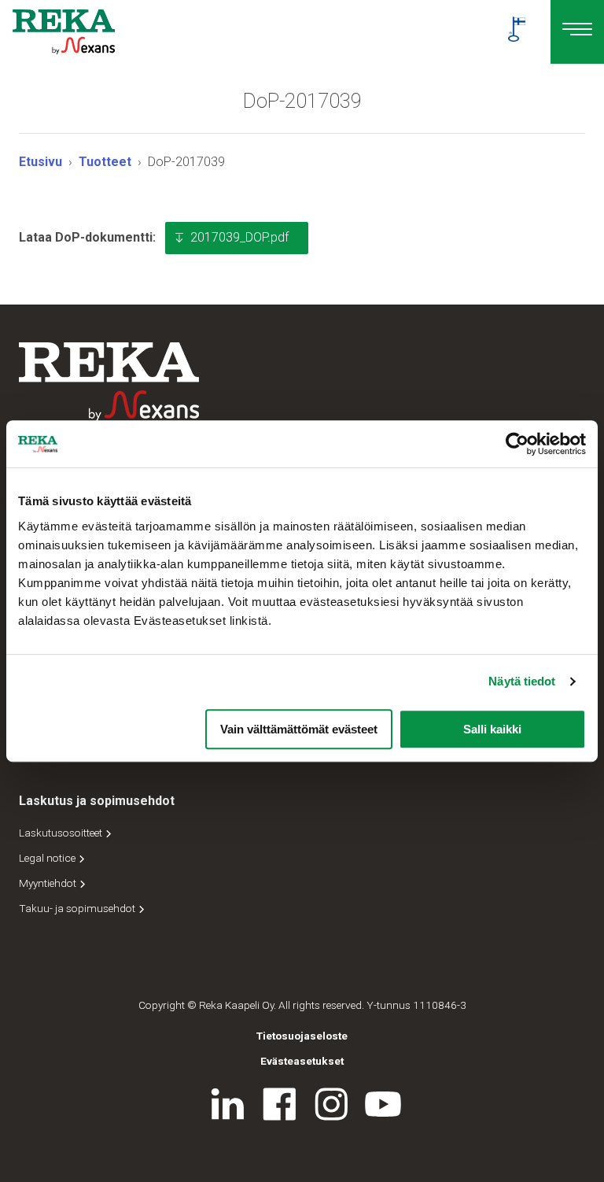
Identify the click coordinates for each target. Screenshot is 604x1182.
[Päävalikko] (577, 32)
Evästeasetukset (302, 1061)
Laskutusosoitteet (62, 832)
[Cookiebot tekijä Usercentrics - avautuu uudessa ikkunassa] (517, 444)
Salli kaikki (492, 729)
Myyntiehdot (49, 883)
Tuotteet (105, 161)
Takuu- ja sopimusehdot (78, 908)
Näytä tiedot (521, 681)
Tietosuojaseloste (302, 1035)
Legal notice (48, 857)
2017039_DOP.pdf (239, 237)
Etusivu (40, 161)
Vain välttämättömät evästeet (299, 729)
